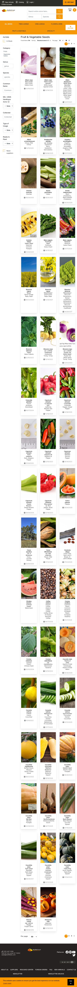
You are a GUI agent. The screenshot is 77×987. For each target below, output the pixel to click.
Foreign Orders (41, 969)
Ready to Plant (6, 138)
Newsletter (17, 974)
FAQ (50, 969)
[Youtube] (73, 953)
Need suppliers (10, 152)
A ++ (68, 962)
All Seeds (8, 24)
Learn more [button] (7, 983)
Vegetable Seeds (7, 55)
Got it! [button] (70, 982)
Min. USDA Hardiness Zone (7, 99)
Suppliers (14, 969)
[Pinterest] (70, 953)
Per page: (24, 936)
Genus (5, 62)
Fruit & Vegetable (19, 31)
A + (65, 962)
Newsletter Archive (56, 974)
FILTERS (6, 37)
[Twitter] (73, 956)
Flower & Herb (56, 24)
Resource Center (26, 969)
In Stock (9, 41)
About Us (4, 969)
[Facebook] (67, 953)
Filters (70, 28)
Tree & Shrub (24, 24)
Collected (6, 113)
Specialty (51, 31)
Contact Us (71, 969)
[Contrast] (72, 962)
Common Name (6, 85)
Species (6, 73)
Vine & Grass (40, 24)
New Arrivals (59, 969)
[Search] (59, 11)
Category (6, 48)
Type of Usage (6, 125)
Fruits (5, 51)
